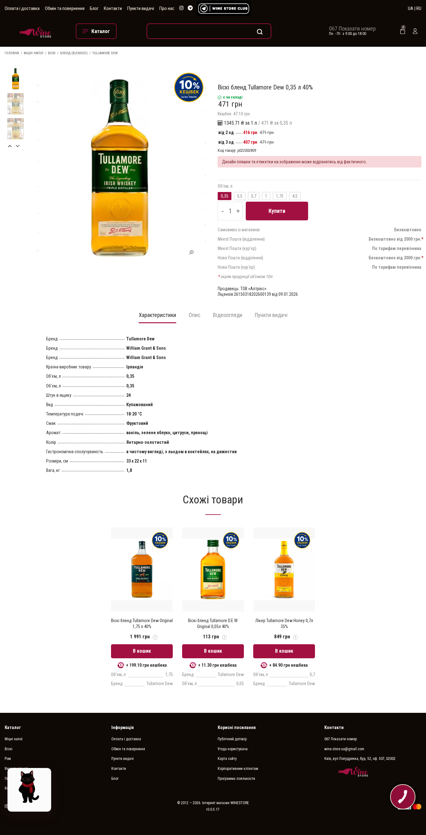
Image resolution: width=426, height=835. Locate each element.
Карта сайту (227, 758)
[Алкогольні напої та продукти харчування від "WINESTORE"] (35, 31)
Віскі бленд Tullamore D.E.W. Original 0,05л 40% (213, 623)
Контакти (113, 8)
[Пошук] (209, 31)
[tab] (157, 317)
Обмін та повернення (65, 8)
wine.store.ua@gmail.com (344, 749)
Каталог (13, 727)
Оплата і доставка (22, 8)
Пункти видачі (140, 8)
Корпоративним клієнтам (238, 768)
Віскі (52, 53)
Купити (277, 211)
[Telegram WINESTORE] (190, 8)
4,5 (295, 196)
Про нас (166, 8)
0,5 (239, 196)
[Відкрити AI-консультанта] (29, 790)
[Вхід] (415, 31)
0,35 (224, 196)
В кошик (142, 651)
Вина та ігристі (16, 768)
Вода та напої (16, 788)
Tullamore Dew (105, 53)
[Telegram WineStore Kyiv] (223, 8)
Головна (12, 53)
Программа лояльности (236, 778)
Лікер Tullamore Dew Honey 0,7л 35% (284, 623)
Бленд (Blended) (74, 53)
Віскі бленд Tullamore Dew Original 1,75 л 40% (142, 623)
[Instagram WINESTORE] (181, 8)
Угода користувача (233, 749)
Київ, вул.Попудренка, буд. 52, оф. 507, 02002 (359, 758)
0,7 (253, 196)
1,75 (279, 196)
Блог (94, 8)
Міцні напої (33, 53)
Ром (8, 758)
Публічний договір (232, 739)
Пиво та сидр (15, 778)
